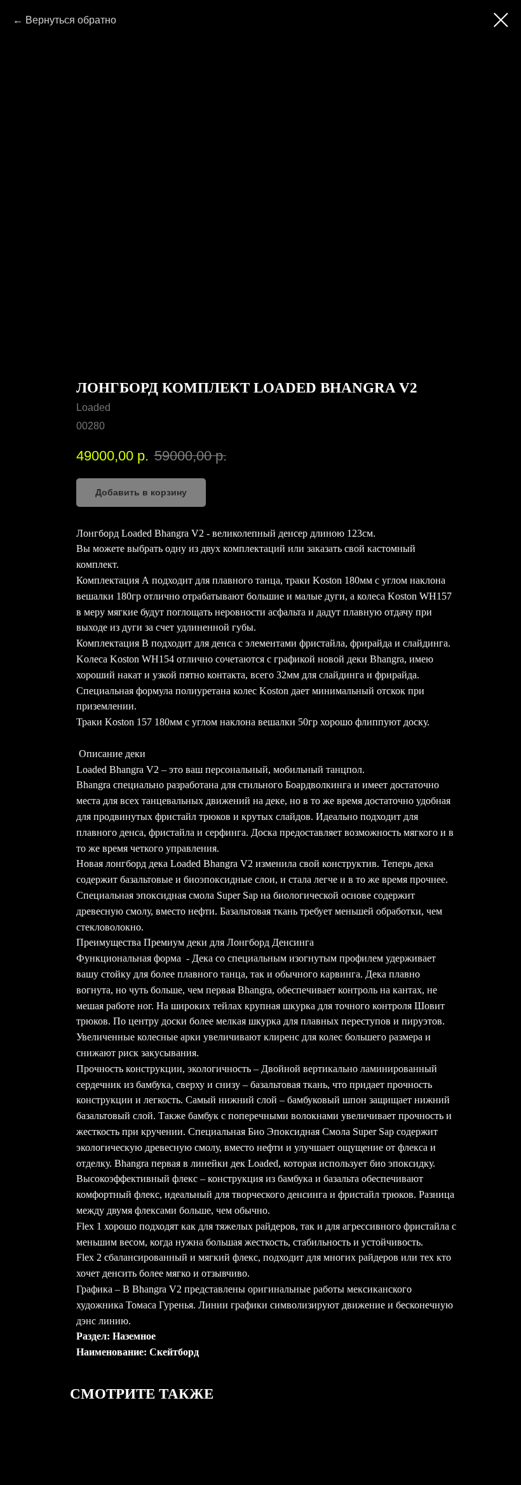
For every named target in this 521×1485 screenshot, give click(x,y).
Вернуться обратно (70, 20)
